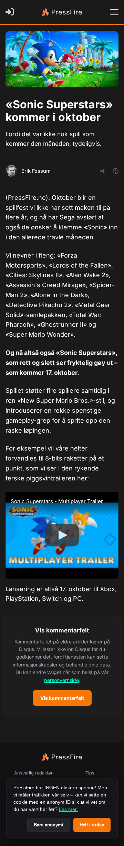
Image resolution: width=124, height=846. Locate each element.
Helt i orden (92, 824)
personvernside (61, 680)
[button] (62, 666)
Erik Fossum (36, 171)
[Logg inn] (11, 12)
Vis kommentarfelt (62, 698)
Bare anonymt (48, 824)
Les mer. (68, 809)
